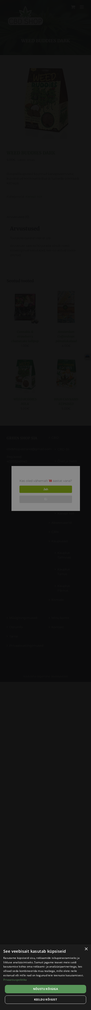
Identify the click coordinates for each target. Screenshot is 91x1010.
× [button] (86, 949)
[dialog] (45, 977)
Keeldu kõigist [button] (45, 999)
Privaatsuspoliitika (15, 980)
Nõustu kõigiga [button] (45, 989)
